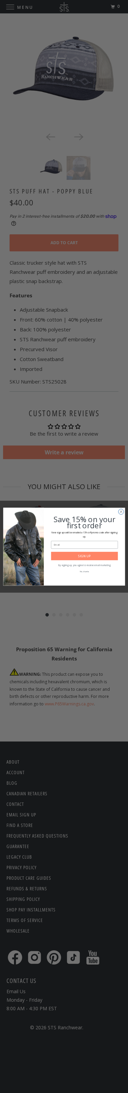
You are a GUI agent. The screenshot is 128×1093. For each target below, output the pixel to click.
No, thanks (84, 571)
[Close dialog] (121, 511)
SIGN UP (84, 556)
